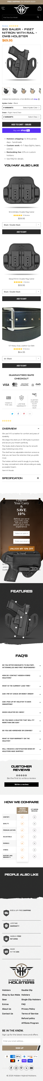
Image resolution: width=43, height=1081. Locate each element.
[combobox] (21, 533)
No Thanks (21, 554)
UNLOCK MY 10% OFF (21, 548)
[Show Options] (28, 533)
